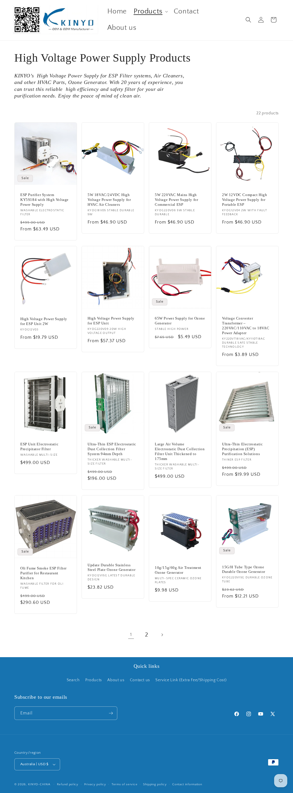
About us (115, 680)
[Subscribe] (110, 713)
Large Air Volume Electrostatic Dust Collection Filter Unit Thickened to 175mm (180, 451)
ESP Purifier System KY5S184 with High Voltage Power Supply (44, 200)
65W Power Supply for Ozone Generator (180, 320)
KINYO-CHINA (39, 784)
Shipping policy (155, 784)
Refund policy (67, 784)
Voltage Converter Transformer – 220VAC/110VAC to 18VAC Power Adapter (245, 325)
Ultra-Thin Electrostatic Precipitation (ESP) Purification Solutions (242, 449)
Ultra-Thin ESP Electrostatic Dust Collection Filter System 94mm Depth (112, 449)
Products (93, 680)
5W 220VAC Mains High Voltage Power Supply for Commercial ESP (176, 200)
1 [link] (131, 634)
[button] (150, 11)
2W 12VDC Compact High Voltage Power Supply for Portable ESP (244, 200)
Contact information (187, 784)
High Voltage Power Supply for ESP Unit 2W (43, 321)
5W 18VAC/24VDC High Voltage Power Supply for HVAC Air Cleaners (109, 200)
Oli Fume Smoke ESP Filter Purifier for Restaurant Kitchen (43, 573)
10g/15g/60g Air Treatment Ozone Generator (178, 570)
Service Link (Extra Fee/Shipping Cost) (190, 680)
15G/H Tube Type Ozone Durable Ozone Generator (243, 569)
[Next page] (162, 634)
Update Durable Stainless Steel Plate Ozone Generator (111, 567)
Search (73, 680)
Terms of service (124, 784)
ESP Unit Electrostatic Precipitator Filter (39, 446)
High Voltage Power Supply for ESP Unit (111, 320)
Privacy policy (95, 784)
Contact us (140, 680)
